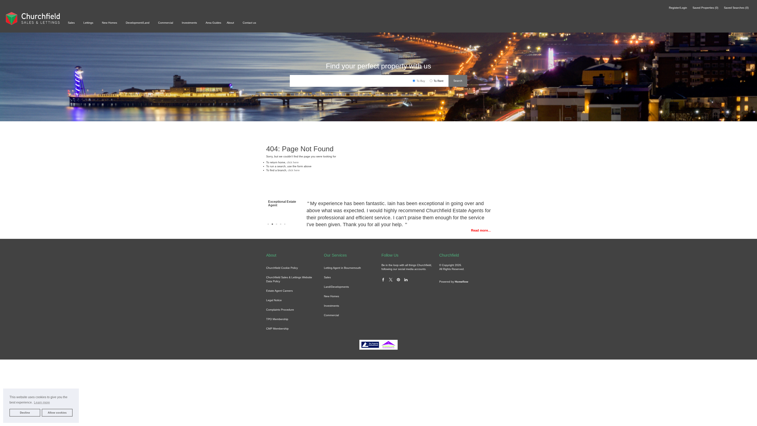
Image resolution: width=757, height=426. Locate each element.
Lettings (88, 22)
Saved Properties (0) (705, 7)
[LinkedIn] (406, 280)
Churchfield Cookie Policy (282, 267)
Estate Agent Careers (279, 290)
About (231, 22)
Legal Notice (274, 300)
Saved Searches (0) (736, 7)
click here (293, 162)
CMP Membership (277, 328)
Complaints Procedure (280, 309)
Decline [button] (25, 412)
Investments (190, 22)
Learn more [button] (42, 402)
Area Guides (214, 22)
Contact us (249, 22)
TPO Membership (277, 319)
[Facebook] (383, 280)
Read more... (481, 230)
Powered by (453, 281)
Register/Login (678, 7)
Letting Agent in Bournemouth (342, 267)
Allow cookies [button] (57, 412)
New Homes (110, 22)
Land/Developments (336, 286)
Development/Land (138, 22)
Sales (72, 22)
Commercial (166, 22)
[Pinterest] (398, 280)
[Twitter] (390, 280)
